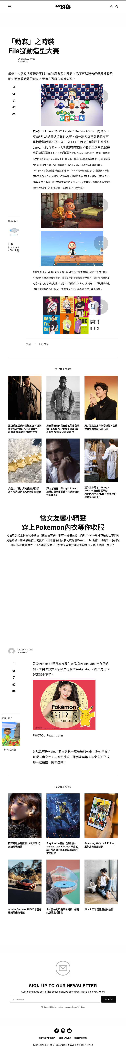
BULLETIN (43, 344)
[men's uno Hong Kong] (62, 6)
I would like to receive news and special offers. (64, 1007)
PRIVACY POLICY (47, 1037)
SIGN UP (108, 999)
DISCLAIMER (65, 1037)
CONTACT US (80, 1037)
